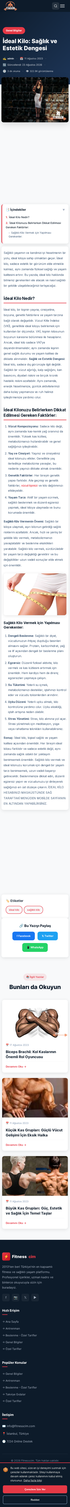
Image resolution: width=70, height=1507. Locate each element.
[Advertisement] (35, 165)
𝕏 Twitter (47, 935)
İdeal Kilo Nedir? (19, 217)
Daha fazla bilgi (33, 1480)
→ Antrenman (11, 1328)
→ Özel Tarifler (12, 1349)
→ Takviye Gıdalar (14, 1394)
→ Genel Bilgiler (12, 1342)
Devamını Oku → (16, 1066)
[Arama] (55, 6)
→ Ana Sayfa (10, 1321)
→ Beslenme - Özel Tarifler (19, 1335)
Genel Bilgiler (14, 30)
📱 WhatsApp (35, 947)
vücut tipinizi (29, 485)
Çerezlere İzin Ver (35, 1489)
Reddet (35, 1499)
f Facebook (24, 935)
